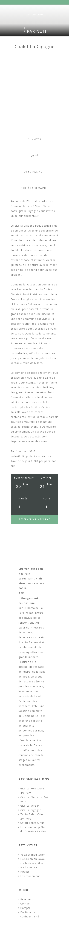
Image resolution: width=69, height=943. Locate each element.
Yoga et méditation (32, 854)
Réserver (26, 899)
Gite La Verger (29, 805)
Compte (25, 908)
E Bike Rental (29, 867)
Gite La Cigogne (30, 810)
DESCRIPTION (34, 14)
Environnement (30, 876)
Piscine (25, 871)
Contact (25, 903)
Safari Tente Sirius (32, 822)
